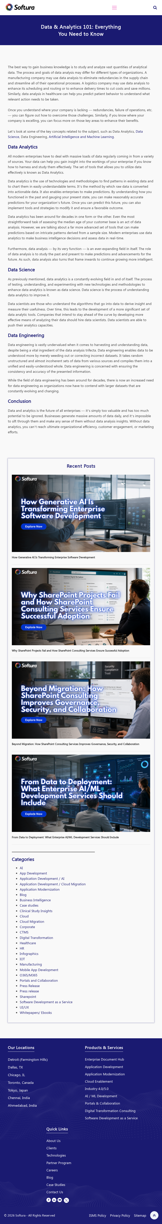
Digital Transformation (36, 937)
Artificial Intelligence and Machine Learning (81, 136)
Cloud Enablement (99, 1081)
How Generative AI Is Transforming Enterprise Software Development (53, 557)
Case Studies (55, 1184)
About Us (53, 1140)
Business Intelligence (35, 900)
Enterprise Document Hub (104, 1059)
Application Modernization (40, 889)
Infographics (29, 953)
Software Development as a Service (46, 1002)
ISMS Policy (97, 1215)
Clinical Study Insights (36, 911)
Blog (23, 894)
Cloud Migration (32, 921)
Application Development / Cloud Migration (53, 884)
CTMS (24, 932)
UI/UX (24, 1007)
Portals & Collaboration (102, 1103)
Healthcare (28, 943)
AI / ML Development (101, 1096)
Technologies (56, 1155)
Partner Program (58, 1163)
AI (21, 868)
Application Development (104, 1067)
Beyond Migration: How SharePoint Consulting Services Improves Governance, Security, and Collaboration (75, 744)
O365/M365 (28, 975)
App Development (33, 873)
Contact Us (54, 1192)
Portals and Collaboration (39, 980)
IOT (22, 959)
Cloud (24, 916)
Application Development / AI (42, 878)
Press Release (30, 985)
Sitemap (140, 1215)
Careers (52, 1170)
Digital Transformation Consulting (110, 1110)
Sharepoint (28, 996)
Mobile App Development (39, 970)
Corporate (27, 927)
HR (22, 948)
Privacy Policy (120, 1215)
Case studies (29, 905)
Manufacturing (31, 964)
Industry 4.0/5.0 (96, 1088)
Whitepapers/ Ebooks (36, 1012)
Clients (51, 1148)
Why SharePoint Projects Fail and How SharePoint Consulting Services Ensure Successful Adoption (70, 650)
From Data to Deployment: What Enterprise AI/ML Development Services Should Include (65, 837)
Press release (29, 991)
